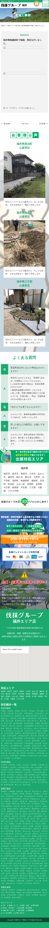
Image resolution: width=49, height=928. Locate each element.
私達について (13, 905)
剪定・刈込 (25, 905)
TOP (3, 905)
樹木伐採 (35, 905)
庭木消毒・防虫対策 (25, 908)
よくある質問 (7, 913)
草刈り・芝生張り (8, 908)
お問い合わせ (19, 913)
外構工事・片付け (8, 910)
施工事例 (21, 910)
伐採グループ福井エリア (22, 920)
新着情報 (31, 910)
